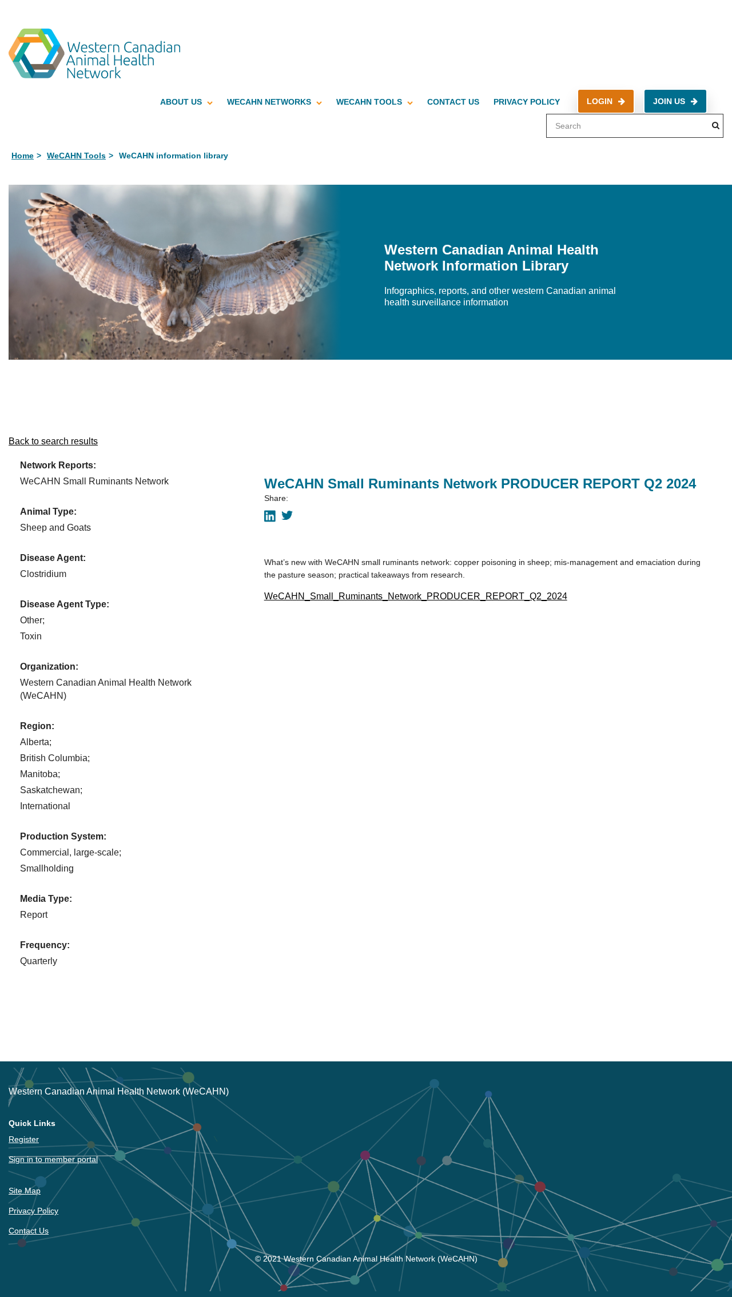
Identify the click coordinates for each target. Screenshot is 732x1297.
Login (599, 101)
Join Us (669, 101)
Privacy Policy (527, 101)
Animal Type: (48, 511)
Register (24, 1139)
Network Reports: (58, 465)
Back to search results (53, 441)
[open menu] (210, 102)
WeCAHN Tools (369, 101)
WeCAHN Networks (269, 101)
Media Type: (46, 899)
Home (22, 155)
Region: (37, 726)
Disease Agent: (53, 558)
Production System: (63, 836)
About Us (181, 101)
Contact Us (453, 101)
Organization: (49, 666)
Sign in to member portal (53, 1159)
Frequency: (45, 945)
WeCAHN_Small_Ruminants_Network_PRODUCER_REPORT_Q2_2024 (415, 596)
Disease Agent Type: (64, 604)
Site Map (25, 1190)
